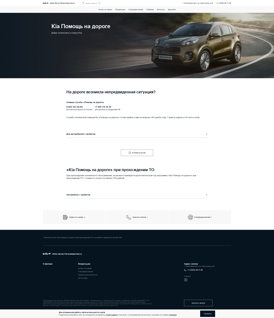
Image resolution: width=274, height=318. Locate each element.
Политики (173, 315)
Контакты (161, 10)
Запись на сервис (105, 10)
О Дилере (150, 10)
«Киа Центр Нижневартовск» (62, 3)
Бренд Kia (172, 10)
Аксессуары (83, 278)
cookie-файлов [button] (111, 315)
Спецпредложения (135, 10)
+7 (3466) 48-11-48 (223, 3)
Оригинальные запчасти (88, 275)
